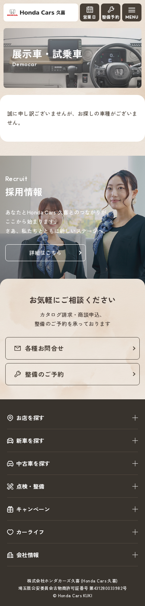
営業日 (89, 17)
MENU (131, 17)
